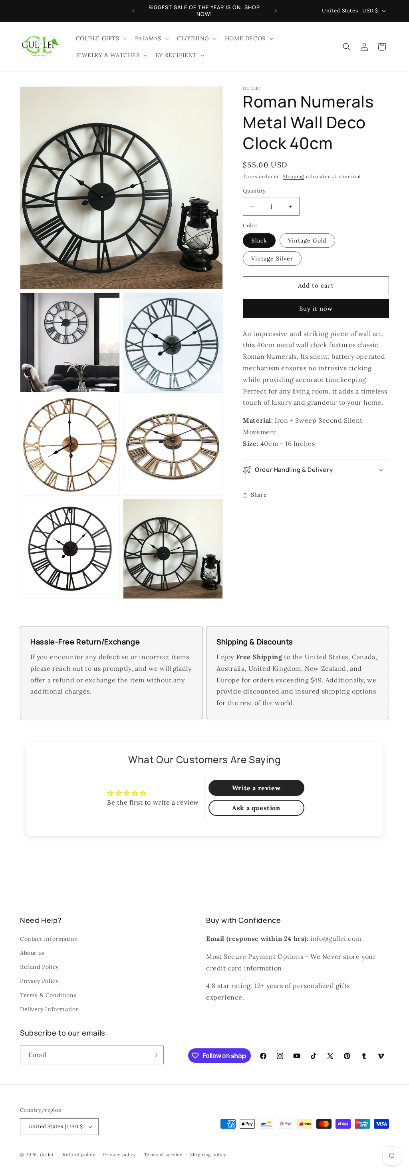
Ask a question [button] (256, 808)
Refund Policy (39, 966)
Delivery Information (49, 1009)
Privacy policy (119, 1154)
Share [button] (259, 494)
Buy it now (316, 308)
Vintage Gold (307, 240)
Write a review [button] (256, 788)
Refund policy (79, 1154)
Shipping (293, 176)
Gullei (47, 1154)
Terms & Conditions (48, 995)
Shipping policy (208, 1154)
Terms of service (163, 1154)
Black (259, 240)
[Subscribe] (154, 1055)
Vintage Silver (272, 258)
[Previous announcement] (133, 10)
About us (32, 952)
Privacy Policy (39, 980)
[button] (100, 38)
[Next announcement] (275, 10)
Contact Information (49, 938)
